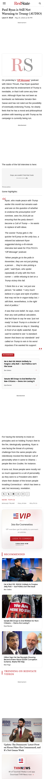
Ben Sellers (8, 589)
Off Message (23, 80)
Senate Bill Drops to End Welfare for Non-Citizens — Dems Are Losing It (21, 622)
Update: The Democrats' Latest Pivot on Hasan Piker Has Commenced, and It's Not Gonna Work (22, 747)
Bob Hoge (7, 665)
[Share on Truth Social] (9, 494)
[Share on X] (4, 494)
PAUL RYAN (22, 503)
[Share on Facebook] (13, 494)
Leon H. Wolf (7, 18)
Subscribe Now (22, 543)
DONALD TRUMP (8, 503)
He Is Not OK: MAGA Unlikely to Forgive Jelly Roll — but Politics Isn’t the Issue (21, 585)
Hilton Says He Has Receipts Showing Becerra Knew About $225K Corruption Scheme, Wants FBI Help (20, 659)
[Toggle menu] (4, 3)
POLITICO (33, 503)
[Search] (40, 3)
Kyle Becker (8, 626)
